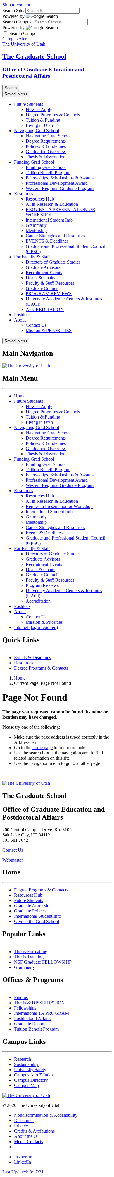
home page (42, 747)
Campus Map (26, 1085)
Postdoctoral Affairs (32, 1018)
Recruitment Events (44, 272)
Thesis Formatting (30, 951)
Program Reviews (42, 585)
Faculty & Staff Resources (50, 283)
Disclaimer (24, 1120)
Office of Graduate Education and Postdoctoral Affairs (43, 72)
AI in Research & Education (52, 204)
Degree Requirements (46, 141)
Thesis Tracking (29, 956)
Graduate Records (30, 1023)
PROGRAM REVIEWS (49, 293)
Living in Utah (39, 125)
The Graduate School (34, 56)
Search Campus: (17, 21)
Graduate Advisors (43, 267)
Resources (23, 193)
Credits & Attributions (34, 1130)
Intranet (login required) (36, 627)
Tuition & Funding (43, 119)
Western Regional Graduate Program (60, 188)
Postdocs (22, 314)
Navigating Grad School (36, 130)
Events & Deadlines (44, 532)
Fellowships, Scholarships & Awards (60, 177)
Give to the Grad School (36, 921)
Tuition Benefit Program (48, 172)
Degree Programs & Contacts (53, 114)
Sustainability (26, 1064)
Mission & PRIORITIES (49, 330)
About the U (25, 1136)
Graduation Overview (46, 151)
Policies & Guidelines (46, 146)
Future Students (28, 104)
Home (19, 395)
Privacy (21, 1125)
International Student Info (49, 219)
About (20, 319)
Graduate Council (42, 288)
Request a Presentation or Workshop (59, 506)
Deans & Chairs (40, 277)
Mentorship (36, 230)
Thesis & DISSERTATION (39, 1002)
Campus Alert (15, 38)
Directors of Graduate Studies (53, 262)
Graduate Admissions (33, 905)
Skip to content (16, 4)
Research (22, 1059)
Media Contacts (28, 1141)
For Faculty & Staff (32, 256)
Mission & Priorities (44, 622)
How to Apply (39, 109)
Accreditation (38, 601)
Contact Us (36, 325)
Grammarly (36, 225)
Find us (21, 997)
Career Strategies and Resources (55, 235)
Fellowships (25, 1007)
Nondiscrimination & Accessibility (45, 1115)
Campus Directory (31, 1080)
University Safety (30, 1069)
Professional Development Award (57, 183)
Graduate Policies (30, 910)
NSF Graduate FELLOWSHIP (43, 962)
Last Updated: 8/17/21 (23, 1171)
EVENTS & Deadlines (47, 240)
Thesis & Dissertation (45, 156)
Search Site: (13, 10)
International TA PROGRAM (41, 1013)
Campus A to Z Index (34, 1074)
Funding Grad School (34, 162)
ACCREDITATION (45, 309)
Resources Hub (40, 198)
